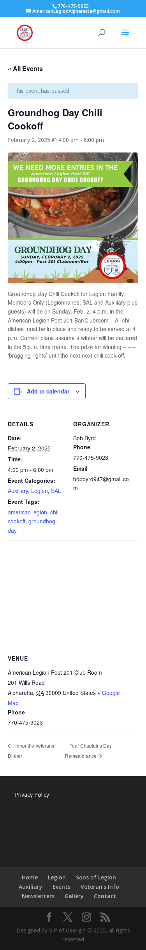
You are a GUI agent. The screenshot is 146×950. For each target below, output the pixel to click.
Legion (39, 490)
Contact (105, 896)
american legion (27, 512)
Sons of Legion (96, 877)
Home (30, 877)
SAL (56, 490)
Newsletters (38, 896)
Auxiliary (18, 490)
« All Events (25, 68)
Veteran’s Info (100, 886)
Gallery (74, 896)
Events (61, 886)
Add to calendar (48, 391)
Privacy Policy (32, 794)
